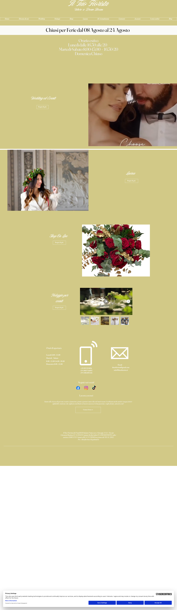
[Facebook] (78, 387)
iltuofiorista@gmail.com (120, 367)
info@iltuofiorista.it (121, 370)
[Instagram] (86, 387)
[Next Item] (128, 301)
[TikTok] (94, 387)
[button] (116, 250)
